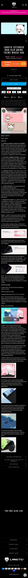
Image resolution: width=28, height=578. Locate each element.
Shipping (8, 58)
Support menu (13, 544)
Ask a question (14, 467)
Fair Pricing (14, 464)
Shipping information (14, 456)
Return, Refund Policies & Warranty (14, 460)
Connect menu (14, 553)
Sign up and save (14, 565)
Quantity (14, 69)
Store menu (14, 548)
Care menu (13, 539)
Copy (23, 63)
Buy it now (14, 83)
